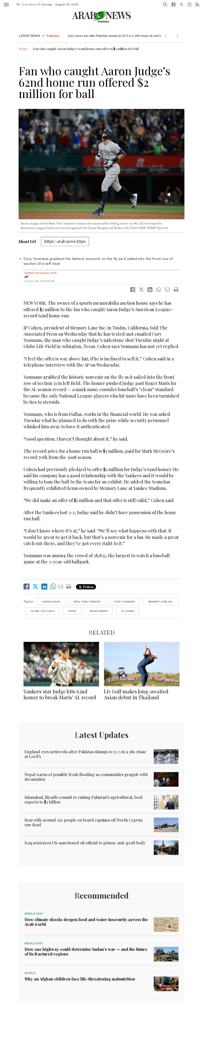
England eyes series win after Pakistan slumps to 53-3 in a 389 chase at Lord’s (96, 36)
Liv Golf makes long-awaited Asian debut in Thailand (136, 694)
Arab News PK (31, 4)
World (30, 973)
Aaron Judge (51, 601)
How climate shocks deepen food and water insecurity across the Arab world (86, 922)
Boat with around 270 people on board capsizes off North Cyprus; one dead (84, 822)
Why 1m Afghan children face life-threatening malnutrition (80, 978)
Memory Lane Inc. (160, 601)
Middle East (34, 913)
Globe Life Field (42, 610)
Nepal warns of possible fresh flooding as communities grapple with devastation (86, 777)
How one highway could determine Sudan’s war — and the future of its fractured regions (86, 951)
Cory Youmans (124, 601)
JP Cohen (127, 610)
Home (23, 49)
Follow (88, 587)
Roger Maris (99, 610)
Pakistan (53, 36)
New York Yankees (87, 601)
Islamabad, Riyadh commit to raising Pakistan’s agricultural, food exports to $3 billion (84, 800)
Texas (72, 610)
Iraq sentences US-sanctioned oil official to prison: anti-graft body (85, 842)
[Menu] (6, 4)
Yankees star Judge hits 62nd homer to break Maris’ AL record (60, 694)
